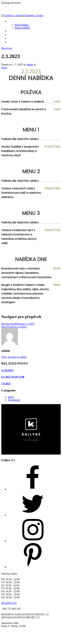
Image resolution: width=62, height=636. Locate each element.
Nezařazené (14, 399)
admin (30, 64)
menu (4, 67)
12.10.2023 (7, 370)
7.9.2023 (6, 383)
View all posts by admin (13, 357)
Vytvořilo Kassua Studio (45, 631)
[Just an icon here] (33, 489)
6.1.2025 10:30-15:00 (12, 376)
